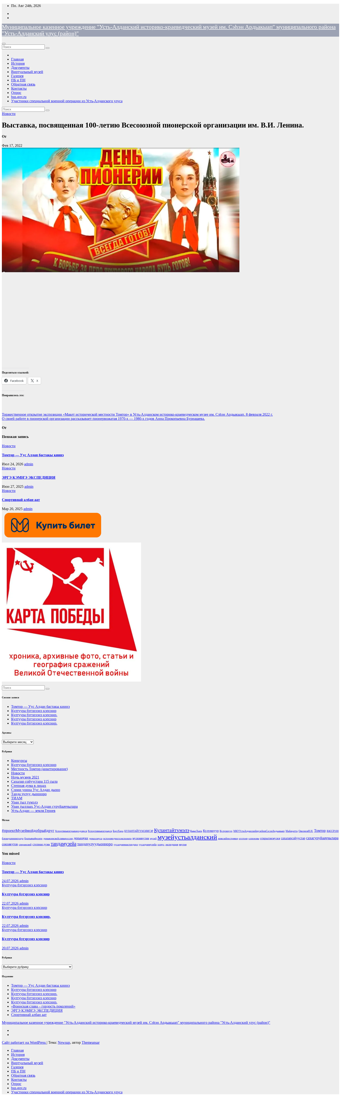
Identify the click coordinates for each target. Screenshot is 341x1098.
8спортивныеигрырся (100, 831)
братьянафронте (33, 838)
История (18, 63)
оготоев (243, 838)
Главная (17, 59)
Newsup (64, 1042)
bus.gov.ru (18, 97)
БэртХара (118, 831)
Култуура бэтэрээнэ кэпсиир (33, 711)
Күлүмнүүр (226, 831)
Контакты (19, 88)
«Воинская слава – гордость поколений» (43, 1006)
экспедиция (171, 844)
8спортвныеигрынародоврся (71, 831)
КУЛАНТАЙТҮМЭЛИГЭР (138, 831)
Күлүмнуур (211, 831)
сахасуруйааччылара (322, 838)
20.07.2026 (10, 948)
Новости (9, 114)
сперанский (25, 844)
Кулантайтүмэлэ (171, 830)
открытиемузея (270, 838)
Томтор (320, 830)
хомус (161, 844)
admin (28, 464)
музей (153, 838)
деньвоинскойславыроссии (58, 838)
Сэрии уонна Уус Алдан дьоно (35, 790)
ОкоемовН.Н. (306, 831)
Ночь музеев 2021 (25, 777)
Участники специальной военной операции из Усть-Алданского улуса (66, 101)
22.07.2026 (10, 903)
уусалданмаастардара (126, 844)
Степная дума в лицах (28, 786)
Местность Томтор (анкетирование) (39, 769)
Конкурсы (19, 761)
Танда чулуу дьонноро (29, 794)
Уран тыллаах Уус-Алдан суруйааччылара (44, 806)
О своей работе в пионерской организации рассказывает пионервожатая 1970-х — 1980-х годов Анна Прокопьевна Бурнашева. (103, 419)
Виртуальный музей (27, 72)
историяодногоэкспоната (117, 838)
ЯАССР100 (333, 831)
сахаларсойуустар (293, 838)
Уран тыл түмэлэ (24, 802)
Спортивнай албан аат (21, 500)
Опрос (16, 93)
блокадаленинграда (12, 838)
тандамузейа (63, 843)
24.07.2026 (10, 881)
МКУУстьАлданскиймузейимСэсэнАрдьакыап (259, 831)
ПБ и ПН (18, 80)
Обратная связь (23, 84)
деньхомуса (95, 838)
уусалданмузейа (148, 844)
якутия (183, 844)
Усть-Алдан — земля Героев (33, 811)
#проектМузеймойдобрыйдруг (28, 830)
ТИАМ (16, 798)
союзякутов (10, 844)
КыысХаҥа (196, 831)
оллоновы (253, 838)
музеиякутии (140, 838)
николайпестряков (228, 838)
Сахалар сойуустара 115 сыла (34, 781)
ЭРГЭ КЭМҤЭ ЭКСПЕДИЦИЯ (28, 477)
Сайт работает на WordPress (24, 1042)
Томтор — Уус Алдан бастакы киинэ (33, 455)
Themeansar (91, 1042)
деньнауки (81, 838)
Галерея (17, 76)
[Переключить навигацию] (4, 43)
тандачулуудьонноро (95, 844)
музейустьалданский (187, 837)
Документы (20, 68)
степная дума (41, 844)
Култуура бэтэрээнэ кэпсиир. (34, 715)
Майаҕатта (292, 831)
